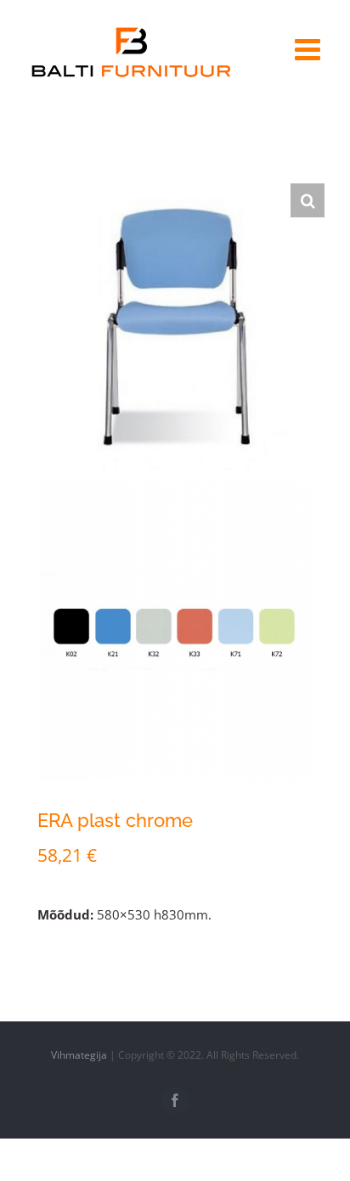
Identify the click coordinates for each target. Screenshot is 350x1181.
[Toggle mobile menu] (310, 49)
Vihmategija (79, 1055)
